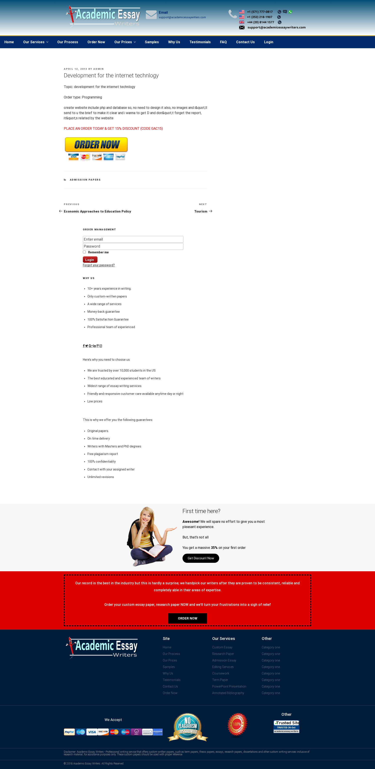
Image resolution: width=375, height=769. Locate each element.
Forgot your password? (99, 265)
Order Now (96, 42)
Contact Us (245, 42)
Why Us (174, 42)
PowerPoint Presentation (229, 686)
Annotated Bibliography (228, 693)
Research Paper (223, 654)
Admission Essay (224, 660)
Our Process (67, 42)
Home (9, 42)
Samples (152, 42)
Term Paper (220, 680)
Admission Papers (85, 179)
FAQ (223, 42)
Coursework (220, 673)
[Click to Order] (96, 161)
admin (98, 69)
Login (268, 42)
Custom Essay (222, 647)
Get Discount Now (201, 558)
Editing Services (223, 667)
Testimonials (200, 42)
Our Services (33, 42)
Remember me (98, 252)
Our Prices (123, 42)
